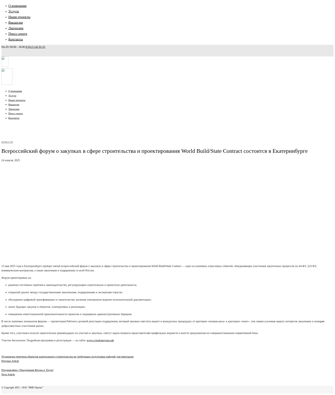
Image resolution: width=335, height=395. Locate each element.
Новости (7, 142)
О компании (17, 6)
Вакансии (15, 22)
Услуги (13, 11)
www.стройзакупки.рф (100, 340)
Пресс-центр (17, 33)
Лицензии (15, 28)
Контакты (15, 39)
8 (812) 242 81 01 (35, 46)
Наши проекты (19, 17)
